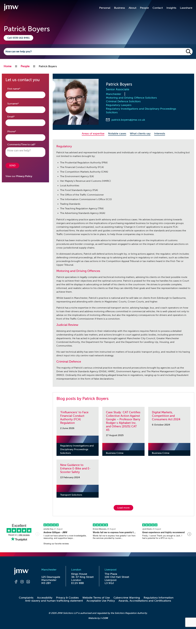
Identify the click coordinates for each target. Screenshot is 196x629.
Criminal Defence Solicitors (123, 101)
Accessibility (44, 597)
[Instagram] (22, 582)
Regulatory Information (158, 597)
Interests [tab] (159, 133)
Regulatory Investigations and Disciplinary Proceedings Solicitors (141, 110)
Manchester (113, 94)
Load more (123, 507)
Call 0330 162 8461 (18, 37)
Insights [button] (171, 7)
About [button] (132, 7)
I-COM (104, 618)
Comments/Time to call (25, 144)
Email (15, 116)
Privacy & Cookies (67, 597)
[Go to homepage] (11, 8)
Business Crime (114, 453)
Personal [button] (104, 7)
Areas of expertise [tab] (93, 133)
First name (18, 88)
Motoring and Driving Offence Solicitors (131, 97)
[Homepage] (22, 572)
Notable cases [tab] (117, 133)
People (144, 7)
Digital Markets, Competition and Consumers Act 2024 (166, 416)
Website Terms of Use (96, 597)
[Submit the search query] (188, 51)
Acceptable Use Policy (101, 600)
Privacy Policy (24, 176)
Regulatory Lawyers (118, 105)
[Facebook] (16, 582)
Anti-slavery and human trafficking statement (54, 600)
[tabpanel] (123, 263)
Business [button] (119, 7)
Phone (16, 131)
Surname (17, 103)
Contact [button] (158, 7)
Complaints (26, 597)
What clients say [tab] (140, 133)
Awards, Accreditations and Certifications (145, 600)
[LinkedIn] (28, 582)
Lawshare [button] (186, 7)
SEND (12, 165)
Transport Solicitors (71, 494)
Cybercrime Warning (126, 597)
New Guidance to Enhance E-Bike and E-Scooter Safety (75, 468)
